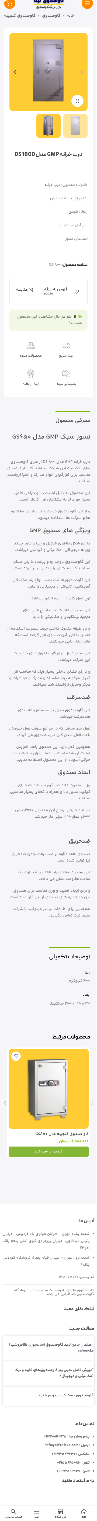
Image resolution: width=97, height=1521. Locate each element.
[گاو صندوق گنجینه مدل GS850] (49, 1089)
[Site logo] (48, 3)
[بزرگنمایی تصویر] (77, 101)
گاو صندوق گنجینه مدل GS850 (62, 1134)
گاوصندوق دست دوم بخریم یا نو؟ (66, 1395)
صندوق (76, 872)
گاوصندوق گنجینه (19, 16)
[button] (82, 72)
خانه (70, 16)
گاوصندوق (51, 16)
